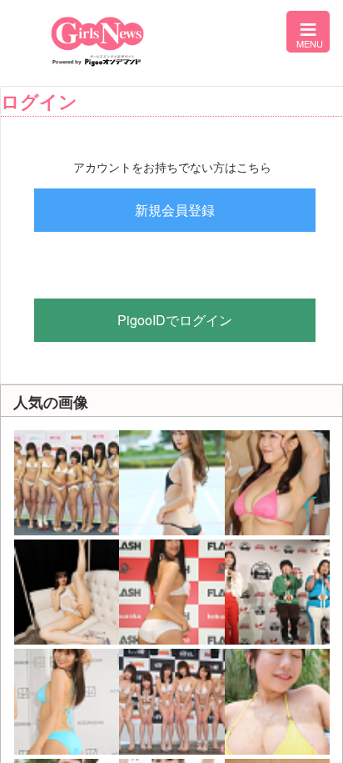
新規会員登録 (175, 209)
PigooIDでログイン (174, 319)
